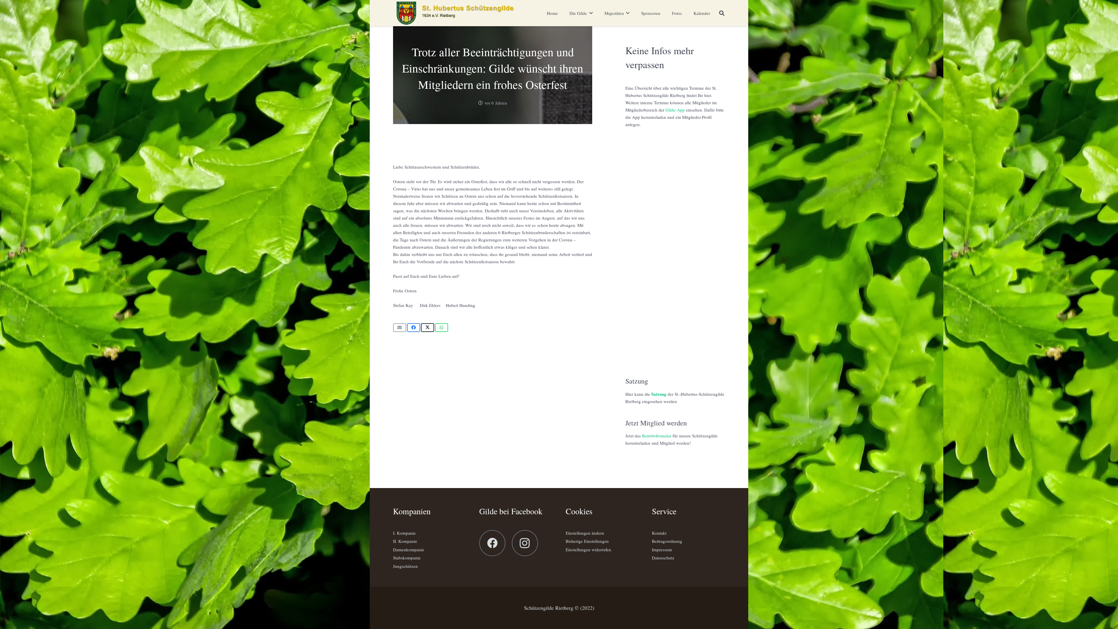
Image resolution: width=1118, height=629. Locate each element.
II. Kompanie (405, 541)
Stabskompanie (407, 558)
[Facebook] (492, 543)
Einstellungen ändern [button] (585, 533)
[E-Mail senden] (399, 327)
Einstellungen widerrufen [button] (588, 549)
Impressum (662, 549)
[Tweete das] (427, 327)
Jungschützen (405, 566)
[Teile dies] (413, 327)
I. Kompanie (404, 533)
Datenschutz (663, 558)
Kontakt (659, 533)
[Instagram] (525, 543)
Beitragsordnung (667, 541)
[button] (722, 13)
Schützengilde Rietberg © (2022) (559, 607)
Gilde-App (675, 110)
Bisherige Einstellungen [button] (587, 541)
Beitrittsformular (656, 436)
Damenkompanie (408, 549)
